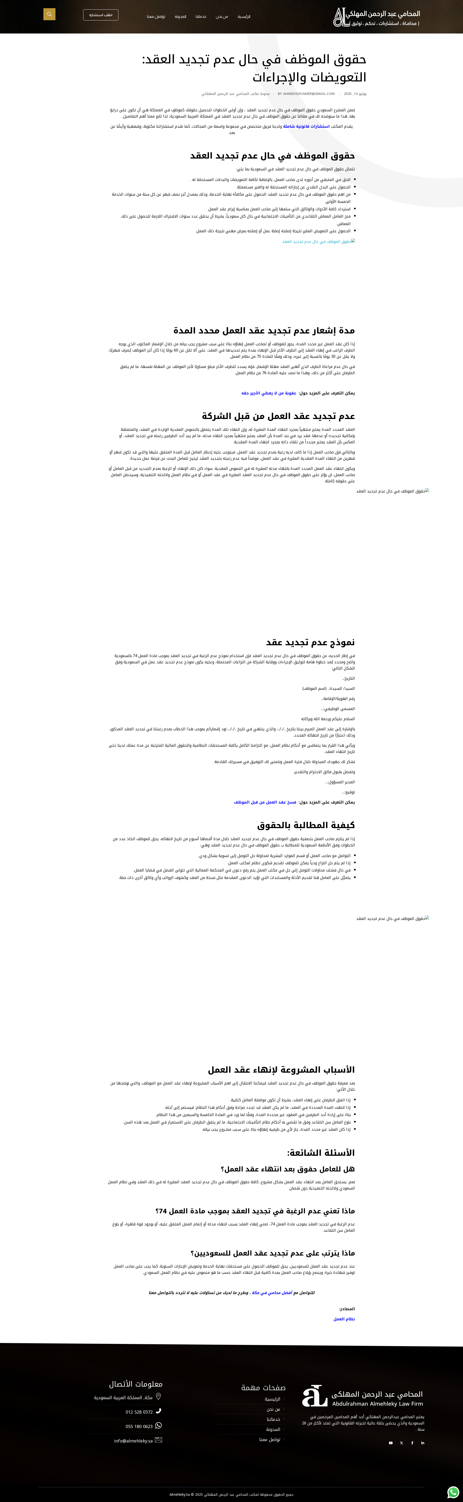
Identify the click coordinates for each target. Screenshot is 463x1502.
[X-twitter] (401, 1443)
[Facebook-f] (412, 1443)
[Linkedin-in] (422, 1443)
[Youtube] (391, 1443)
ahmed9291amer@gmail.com (309, 94)
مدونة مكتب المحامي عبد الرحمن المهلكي (235, 94)
